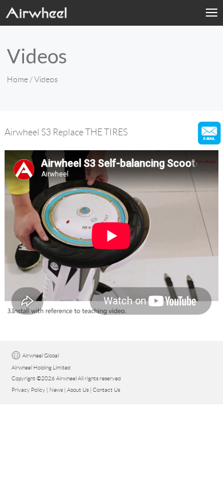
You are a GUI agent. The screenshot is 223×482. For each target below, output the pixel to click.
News (56, 390)
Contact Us (106, 390)
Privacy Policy (28, 390)
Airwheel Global (40, 355)
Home (17, 79)
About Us (78, 390)
